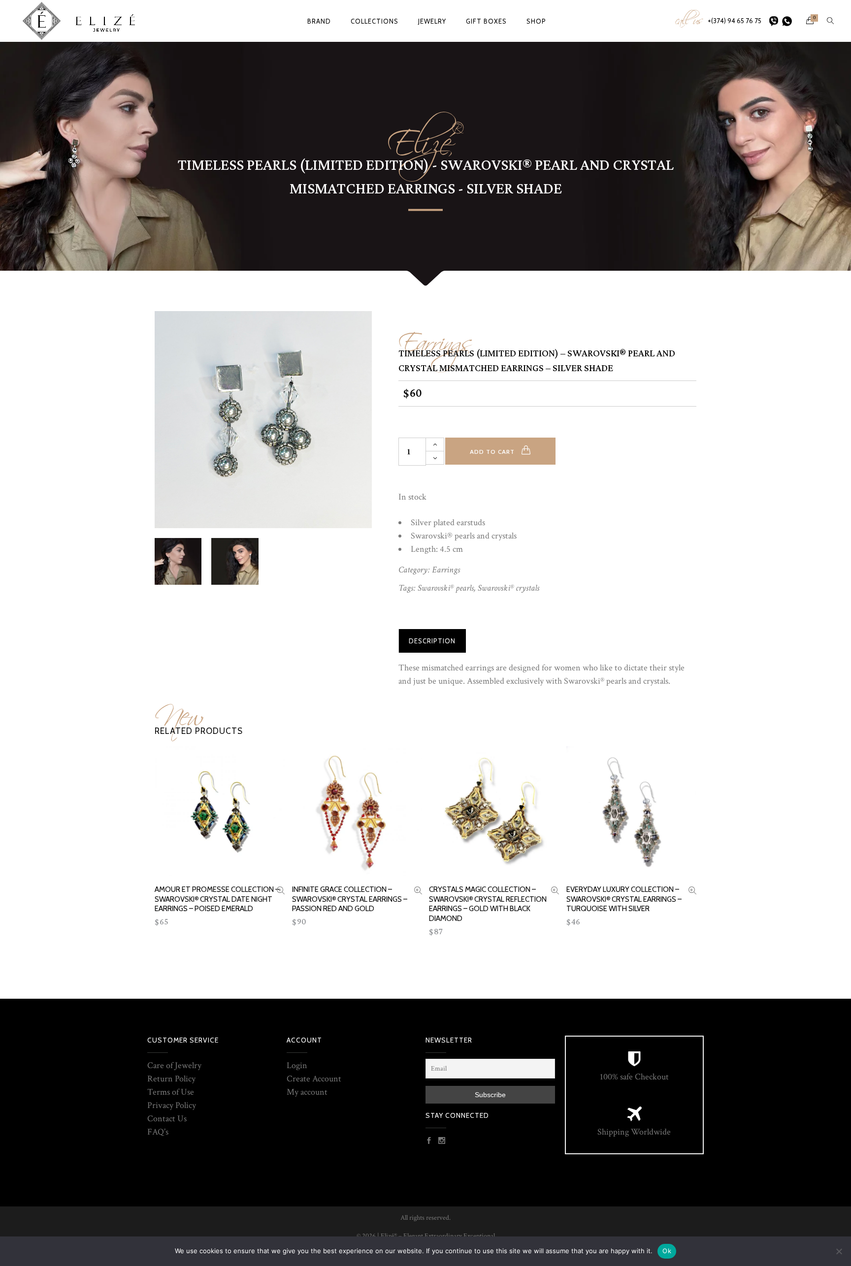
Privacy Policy (171, 1105)
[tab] (432, 641)
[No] (839, 1251)
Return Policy (171, 1078)
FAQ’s (157, 1132)
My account (307, 1092)
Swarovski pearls (446, 588)
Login (297, 1065)
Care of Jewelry (174, 1065)
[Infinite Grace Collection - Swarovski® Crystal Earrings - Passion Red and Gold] (418, 891)
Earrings (435, 337)
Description (432, 641)
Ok (666, 1251)
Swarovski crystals (508, 588)
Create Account (314, 1078)
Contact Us (167, 1118)
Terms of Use (170, 1092)
